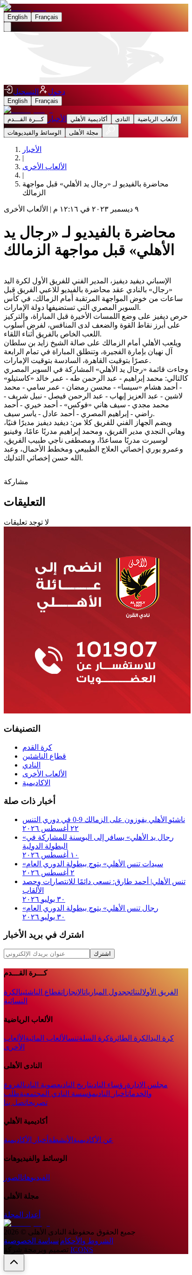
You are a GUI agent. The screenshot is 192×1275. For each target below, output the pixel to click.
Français (46, 17)
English (17, 17)
